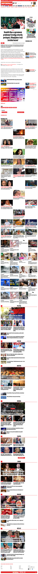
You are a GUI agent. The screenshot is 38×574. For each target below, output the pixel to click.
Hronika (16, 5)
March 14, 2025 (9, 65)
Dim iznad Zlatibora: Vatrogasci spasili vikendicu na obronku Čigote (15, 393)
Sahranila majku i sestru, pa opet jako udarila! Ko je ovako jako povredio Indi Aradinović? (15, 559)
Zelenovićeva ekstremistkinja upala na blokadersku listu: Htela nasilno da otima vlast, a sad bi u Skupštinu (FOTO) (19, 329)
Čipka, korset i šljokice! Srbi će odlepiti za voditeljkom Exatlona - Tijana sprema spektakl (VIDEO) (15, 355)
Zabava (26, 5)
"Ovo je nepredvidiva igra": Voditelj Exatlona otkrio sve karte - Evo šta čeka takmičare (16, 362)
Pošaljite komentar (20, 112)
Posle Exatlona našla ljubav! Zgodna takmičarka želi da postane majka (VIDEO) (16, 358)
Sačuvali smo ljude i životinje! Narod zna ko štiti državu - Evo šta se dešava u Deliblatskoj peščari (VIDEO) (19, 389)
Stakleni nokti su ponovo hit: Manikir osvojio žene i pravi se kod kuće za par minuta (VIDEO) (19, 517)
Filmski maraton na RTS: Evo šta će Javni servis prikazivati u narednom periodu (14, 487)
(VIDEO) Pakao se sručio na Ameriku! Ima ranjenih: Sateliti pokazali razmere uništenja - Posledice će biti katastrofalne (6, 445)
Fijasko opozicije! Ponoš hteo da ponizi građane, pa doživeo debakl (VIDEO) (15, 334)
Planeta (23, 5)
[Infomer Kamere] (15, 3)
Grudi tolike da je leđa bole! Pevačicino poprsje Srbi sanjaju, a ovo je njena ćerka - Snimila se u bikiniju (15, 555)
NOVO (1, 5)
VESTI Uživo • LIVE (22, 572)
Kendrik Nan (15, 107)
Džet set (30, 5)
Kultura (12, 469)
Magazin (28, 5)
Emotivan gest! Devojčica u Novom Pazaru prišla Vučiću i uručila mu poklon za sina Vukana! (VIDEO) (6, 328)
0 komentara (5, 112)
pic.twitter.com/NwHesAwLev (11, 64)
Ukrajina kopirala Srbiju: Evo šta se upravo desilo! (13, 83)
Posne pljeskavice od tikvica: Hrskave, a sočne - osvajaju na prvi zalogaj (15, 521)
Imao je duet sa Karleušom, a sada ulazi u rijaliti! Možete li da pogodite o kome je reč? (6, 350)
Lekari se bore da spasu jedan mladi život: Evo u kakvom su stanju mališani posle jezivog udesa (12, 412)
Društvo (14, 5)
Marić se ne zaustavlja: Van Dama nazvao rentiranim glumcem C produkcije (15, 490)
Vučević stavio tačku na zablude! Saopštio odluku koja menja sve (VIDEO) (12, 317)
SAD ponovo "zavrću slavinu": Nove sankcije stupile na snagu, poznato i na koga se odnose (20, 0)
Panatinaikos (6, 107)
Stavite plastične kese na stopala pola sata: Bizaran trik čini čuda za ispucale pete (15, 525)
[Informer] (19, 3)
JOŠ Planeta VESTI (21, 457)
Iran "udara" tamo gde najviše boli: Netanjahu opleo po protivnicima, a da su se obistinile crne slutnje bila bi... (6, 455)
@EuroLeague (4, 64)
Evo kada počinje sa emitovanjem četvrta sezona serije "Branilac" (6, 483)
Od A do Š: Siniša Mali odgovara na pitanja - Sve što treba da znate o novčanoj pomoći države (6, 388)
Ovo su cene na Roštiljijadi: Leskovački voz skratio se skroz (12, 377)
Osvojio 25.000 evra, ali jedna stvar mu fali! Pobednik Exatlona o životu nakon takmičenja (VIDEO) (19, 350)
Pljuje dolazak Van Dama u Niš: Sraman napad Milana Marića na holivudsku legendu (12, 472)
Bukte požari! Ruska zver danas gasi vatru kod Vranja (13, 396)
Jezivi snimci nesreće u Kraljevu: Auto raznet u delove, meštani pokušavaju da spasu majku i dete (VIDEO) (6, 424)
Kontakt (19, 567)
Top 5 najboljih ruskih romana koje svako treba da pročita (18, 483)
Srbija (13, 373)
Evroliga (2, 107)
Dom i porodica (15, 514)
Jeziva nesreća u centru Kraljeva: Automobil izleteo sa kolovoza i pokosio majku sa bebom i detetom (15, 429)
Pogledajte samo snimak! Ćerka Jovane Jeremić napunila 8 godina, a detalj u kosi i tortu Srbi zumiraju (19, 551)
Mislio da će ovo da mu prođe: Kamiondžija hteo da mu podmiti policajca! (15, 432)
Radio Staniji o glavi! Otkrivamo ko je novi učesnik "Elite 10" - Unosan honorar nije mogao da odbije (6, 551)
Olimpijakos (10, 107)
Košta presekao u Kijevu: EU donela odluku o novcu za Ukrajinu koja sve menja (18, 445)
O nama (20, 566)
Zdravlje (13, 502)
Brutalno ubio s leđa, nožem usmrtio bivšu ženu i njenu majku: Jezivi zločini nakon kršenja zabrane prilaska (19, 424)
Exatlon (1, 566)
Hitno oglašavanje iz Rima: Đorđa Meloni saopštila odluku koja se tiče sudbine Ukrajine (18, 455)
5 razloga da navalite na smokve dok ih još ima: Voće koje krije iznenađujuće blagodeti (13, 505)
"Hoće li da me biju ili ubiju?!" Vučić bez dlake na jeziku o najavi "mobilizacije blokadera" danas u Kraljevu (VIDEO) (31, 26)
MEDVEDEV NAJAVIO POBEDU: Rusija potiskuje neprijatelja (14, 79)
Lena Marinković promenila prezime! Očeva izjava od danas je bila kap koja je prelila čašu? (13, 539)
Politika (3, 5)
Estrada (12, 536)
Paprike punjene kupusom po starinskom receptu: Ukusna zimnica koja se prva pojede (5, 517)
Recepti (2, 514)
